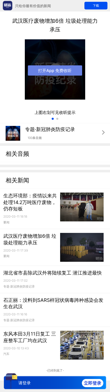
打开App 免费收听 (55, 70)
